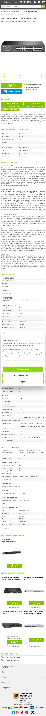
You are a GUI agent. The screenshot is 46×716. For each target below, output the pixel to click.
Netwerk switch (32, 12)
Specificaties (34, 103)
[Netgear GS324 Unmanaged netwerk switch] (12, 625)
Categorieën (6, 688)
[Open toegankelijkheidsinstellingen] (32, 712)
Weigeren (23, 381)
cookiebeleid (21, 362)
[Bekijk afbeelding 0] (19, 75)
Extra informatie (10, 110)
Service (4, 672)
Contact (4, 677)
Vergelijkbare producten (33, 106)
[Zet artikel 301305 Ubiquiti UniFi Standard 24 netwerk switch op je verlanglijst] (26, 606)
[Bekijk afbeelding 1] (21, 75)
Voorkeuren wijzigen (21, 375)
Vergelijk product (31, 81)
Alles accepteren (23, 369)
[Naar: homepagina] (1, 12)
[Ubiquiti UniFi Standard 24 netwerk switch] (34, 590)
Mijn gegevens (7, 667)
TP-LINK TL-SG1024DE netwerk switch (12, 15)
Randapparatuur (15, 12)
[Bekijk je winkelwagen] (43, 2)
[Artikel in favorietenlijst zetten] (21, 81)
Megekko (5, 682)
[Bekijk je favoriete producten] (39, 2)
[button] (8, 2)
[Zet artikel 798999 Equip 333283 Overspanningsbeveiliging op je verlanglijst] (4, 565)
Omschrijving (12, 103)
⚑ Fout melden (6, 529)
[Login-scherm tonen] (35, 2)
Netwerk (24, 12)
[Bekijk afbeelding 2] (24, 75)
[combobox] (21, 6)
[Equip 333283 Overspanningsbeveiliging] (12, 553)
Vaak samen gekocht (11, 106)
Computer (7, 12)
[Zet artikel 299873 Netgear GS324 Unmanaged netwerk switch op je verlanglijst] (4, 640)
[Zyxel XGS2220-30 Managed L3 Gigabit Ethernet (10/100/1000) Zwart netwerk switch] (12, 590)
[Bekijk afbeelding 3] (26, 75)
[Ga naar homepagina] (23, 2)
